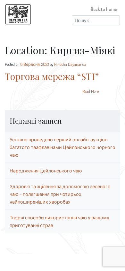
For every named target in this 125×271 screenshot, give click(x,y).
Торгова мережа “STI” (52, 76)
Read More (90, 91)
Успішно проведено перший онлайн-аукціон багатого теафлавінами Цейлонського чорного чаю (62, 147)
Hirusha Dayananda (70, 64)
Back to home (104, 9)
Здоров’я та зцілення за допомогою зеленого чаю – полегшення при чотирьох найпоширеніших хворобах (60, 194)
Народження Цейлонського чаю (46, 170)
